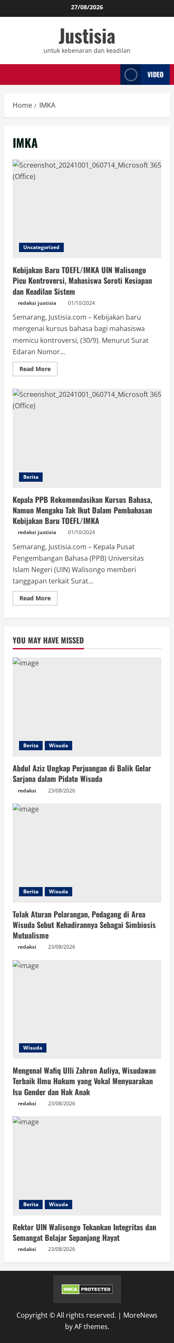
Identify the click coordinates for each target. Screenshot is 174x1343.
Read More (38, 370)
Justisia (87, 35)
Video (155, 74)
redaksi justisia (37, 303)
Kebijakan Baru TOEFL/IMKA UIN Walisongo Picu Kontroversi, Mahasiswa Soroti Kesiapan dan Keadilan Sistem (87, 209)
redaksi (27, 790)
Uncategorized (41, 247)
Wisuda (58, 745)
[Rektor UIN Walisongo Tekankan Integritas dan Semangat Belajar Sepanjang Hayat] (87, 1165)
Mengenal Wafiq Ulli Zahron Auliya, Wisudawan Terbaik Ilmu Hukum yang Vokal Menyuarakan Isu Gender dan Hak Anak (84, 1081)
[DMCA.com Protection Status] (87, 1289)
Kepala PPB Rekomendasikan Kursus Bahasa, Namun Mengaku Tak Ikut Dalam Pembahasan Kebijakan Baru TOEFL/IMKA (87, 438)
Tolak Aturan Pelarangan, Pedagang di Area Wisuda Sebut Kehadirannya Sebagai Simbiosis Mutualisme (84, 925)
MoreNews (140, 1315)
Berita (30, 476)
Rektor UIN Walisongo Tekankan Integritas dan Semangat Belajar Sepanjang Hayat (84, 1232)
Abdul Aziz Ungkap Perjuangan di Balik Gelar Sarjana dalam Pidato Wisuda (82, 773)
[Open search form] (111, 75)
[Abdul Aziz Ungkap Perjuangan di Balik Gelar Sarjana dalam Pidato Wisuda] (87, 707)
